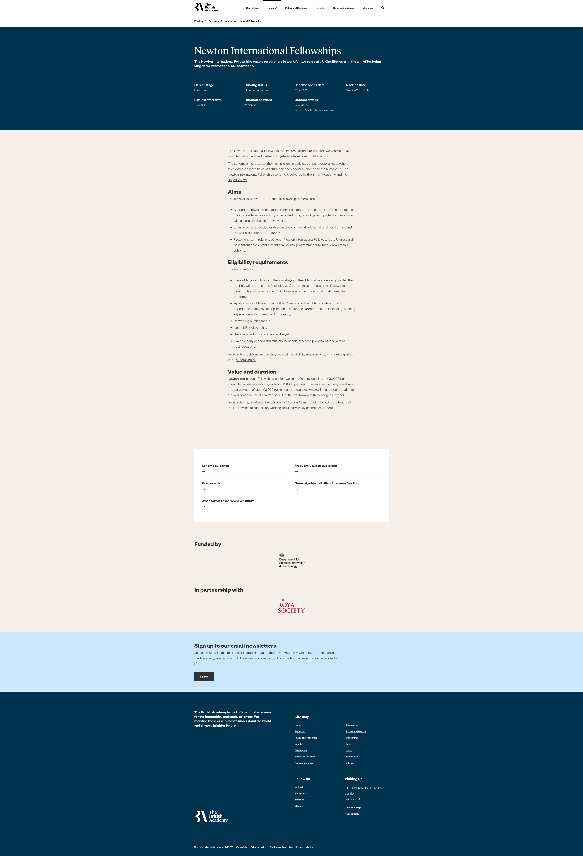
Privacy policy (259, 847)
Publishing (352, 737)
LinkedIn (299, 786)
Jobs (349, 750)
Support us (352, 724)
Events (320, 7)
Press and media (304, 762)
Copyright (242, 847)
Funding (272, 7)
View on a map (353, 807)
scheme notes (246, 359)
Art (348, 743)
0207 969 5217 (302, 104)
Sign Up (204, 676)
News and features (343, 7)
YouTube (299, 799)
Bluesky (299, 805)
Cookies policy (278, 847)
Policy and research (306, 737)
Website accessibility (301, 847)
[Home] (206, 7)
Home (298, 724)
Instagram (300, 793)
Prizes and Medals (356, 731)
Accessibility (352, 813)
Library (350, 762)
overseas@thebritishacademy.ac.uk (314, 110)
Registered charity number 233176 (213, 847)
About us (300, 731)
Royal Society (237, 180)
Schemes (214, 21)
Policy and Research (296, 7)
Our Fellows (252, 7)
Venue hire (352, 756)
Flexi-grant (301, 750)
